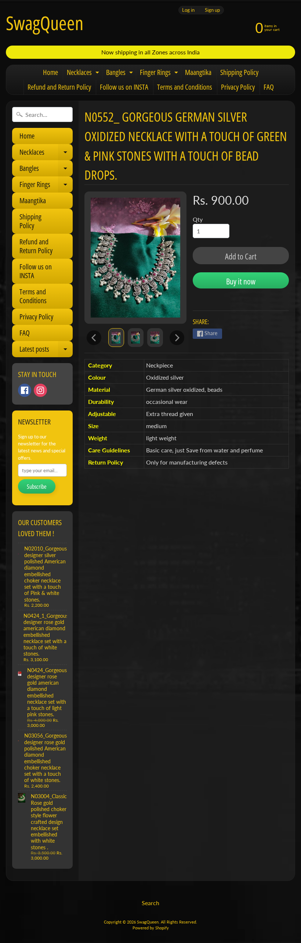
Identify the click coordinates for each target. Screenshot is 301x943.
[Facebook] (24, 390)
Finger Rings (160, 73)
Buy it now (240, 281)
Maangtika (198, 72)
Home (50, 72)
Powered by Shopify (151, 927)
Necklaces (84, 73)
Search (150, 902)
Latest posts (46, 350)
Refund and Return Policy (59, 87)
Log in (188, 10)
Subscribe (37, 487)
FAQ (269, 87)
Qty (198, 219)
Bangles (120, 73)
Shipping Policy (239, 72)
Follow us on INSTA (124, 87)
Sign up (212, 10)
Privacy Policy (238, 87)
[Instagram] (40, 390)
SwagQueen (44, 22)
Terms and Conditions (184, 87)
